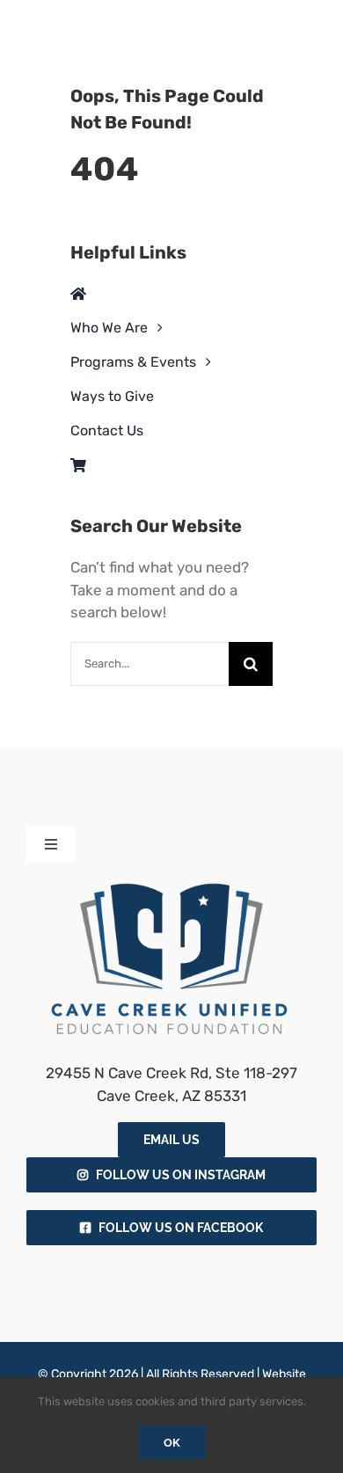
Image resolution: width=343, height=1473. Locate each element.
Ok (172, 1442)
